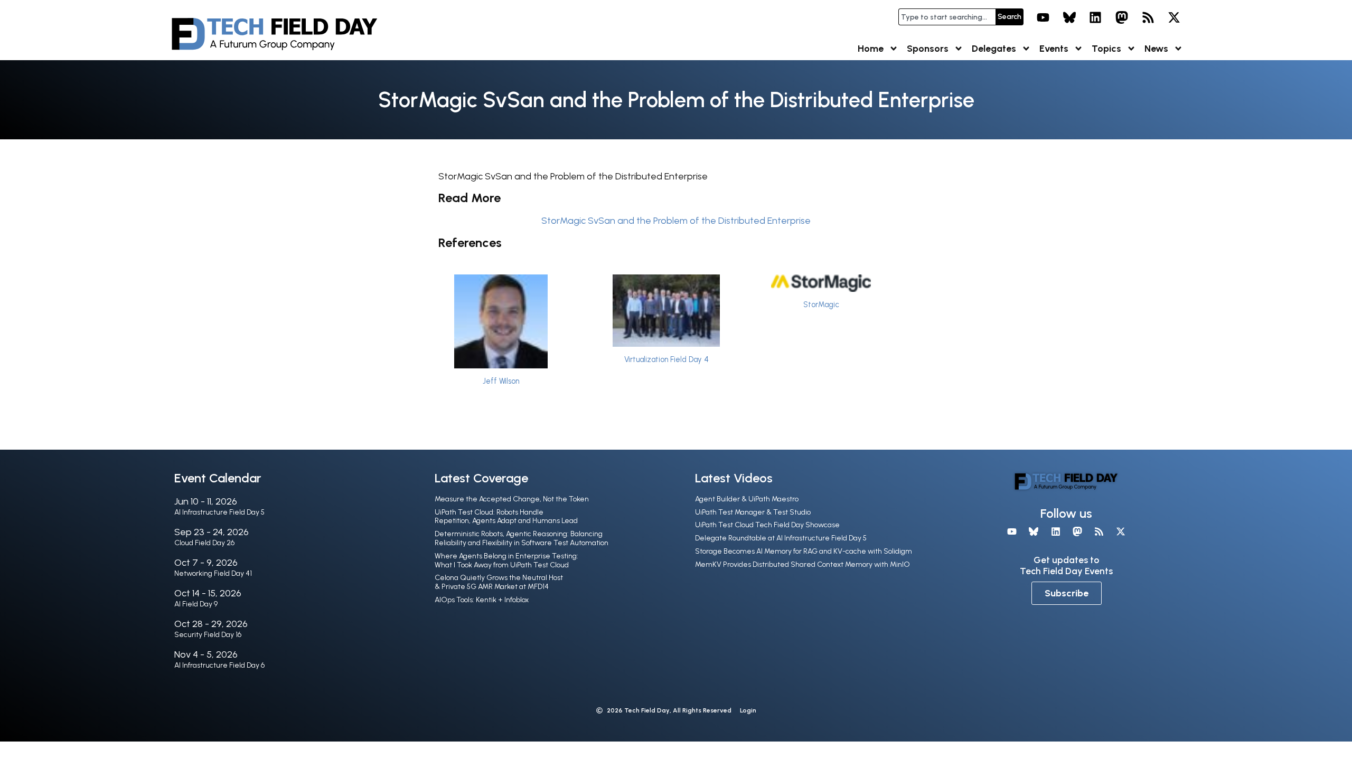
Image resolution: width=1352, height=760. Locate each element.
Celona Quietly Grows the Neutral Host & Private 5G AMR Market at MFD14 (499, 582)
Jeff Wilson (501, 381)
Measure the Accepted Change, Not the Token (512, 499)
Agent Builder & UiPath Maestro (747, 499)
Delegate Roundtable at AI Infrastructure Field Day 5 (781, 538)
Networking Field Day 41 (213, 573)
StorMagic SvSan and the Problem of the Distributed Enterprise (676, 220)
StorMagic (821, 304)
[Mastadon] (1122, 17)
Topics (1106, 48)
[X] (1174, 17)
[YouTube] (1043, 17)
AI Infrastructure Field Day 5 (219, 512)
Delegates (994, 48)
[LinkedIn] (1096, 17)
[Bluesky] (1069, 17)
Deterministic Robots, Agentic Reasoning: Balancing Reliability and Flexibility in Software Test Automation (521, 538)
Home (871, 48)
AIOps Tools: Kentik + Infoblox (482, 599)
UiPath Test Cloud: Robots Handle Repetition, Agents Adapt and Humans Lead (506, 517)
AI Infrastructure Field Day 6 (219, 665)
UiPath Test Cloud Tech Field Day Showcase (767, 524)
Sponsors (928, 48)
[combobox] (947, 16)
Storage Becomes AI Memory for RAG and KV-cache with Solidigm (803, 551)
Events (1053, 48)
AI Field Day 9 (196, 604)
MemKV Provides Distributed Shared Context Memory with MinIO (802, 564)
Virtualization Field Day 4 (666, 359)
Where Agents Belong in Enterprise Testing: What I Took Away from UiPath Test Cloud (506, 560)
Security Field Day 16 (207, 634)
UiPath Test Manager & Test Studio (753, 512)
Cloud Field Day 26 (204, 542)
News (1156, 48)
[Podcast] (1148, 17)
